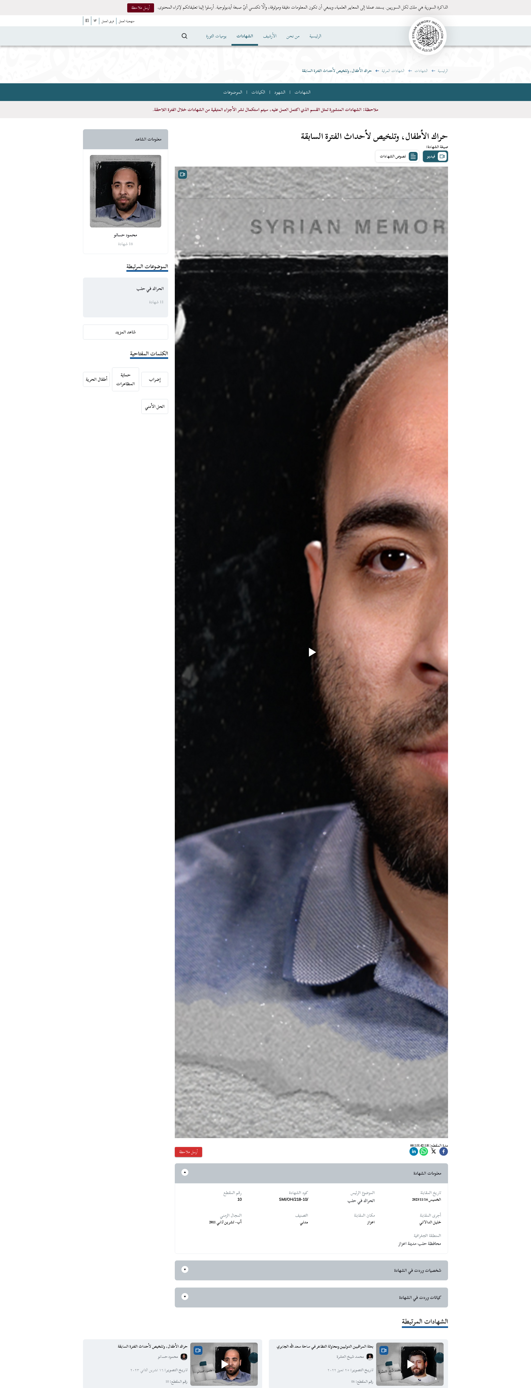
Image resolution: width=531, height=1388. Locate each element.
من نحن (293, 36)
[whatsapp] (423, 1153)
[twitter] (433, 1153)
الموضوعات (232, 92)
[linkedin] (413, 1153)
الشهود (279, 92)
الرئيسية (315, 36)
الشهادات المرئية (393, 71)
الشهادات (244, 36)
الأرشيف (270, 36)
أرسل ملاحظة (140, 8)
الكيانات (258, 92)
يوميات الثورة (216, 36)
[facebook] (443, 1153)
